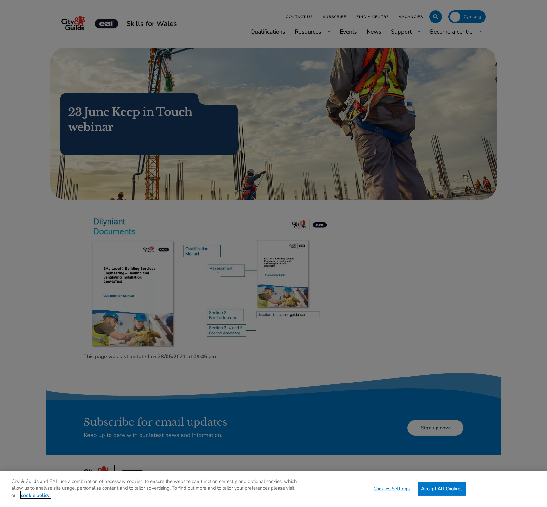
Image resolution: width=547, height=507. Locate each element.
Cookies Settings (392, 488)
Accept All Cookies (441, 488)
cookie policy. (36, 495)
